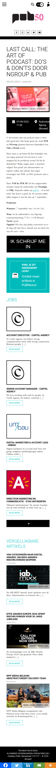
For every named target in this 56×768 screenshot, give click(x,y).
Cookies (11, 756)
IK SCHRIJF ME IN (28, 244)
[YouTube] (39, 32)
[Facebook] (17, 32)
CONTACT (28, 764)
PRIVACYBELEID (41, 753)
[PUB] (28, 18)
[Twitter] (34, 32)
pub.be (36, 190)
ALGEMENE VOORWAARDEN (20, 753)
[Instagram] (22, 32)
